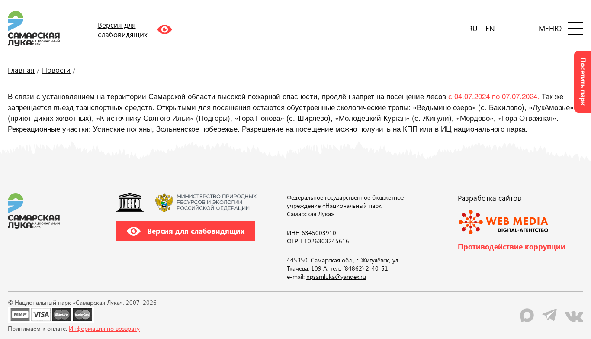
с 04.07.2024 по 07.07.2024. (494, 95)
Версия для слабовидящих (194, 231)
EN (490, 28)
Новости (56, 69)
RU (473, 28)
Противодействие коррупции (511, 246)
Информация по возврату (104, 328)
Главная (21, 69)
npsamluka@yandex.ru (336, 276)
